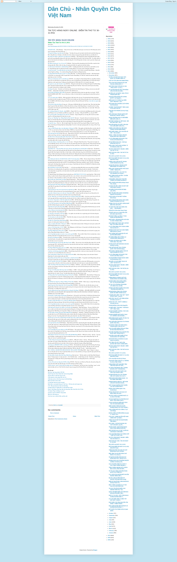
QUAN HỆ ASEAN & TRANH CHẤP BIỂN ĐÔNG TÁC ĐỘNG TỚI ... (118, 165)
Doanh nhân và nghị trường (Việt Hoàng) (57, 295)
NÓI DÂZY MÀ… (52, 49)
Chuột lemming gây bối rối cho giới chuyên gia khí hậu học (61, 189)
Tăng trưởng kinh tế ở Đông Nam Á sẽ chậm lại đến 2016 (60, 254)
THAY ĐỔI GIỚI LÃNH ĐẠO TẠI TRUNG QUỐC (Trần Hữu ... (119, 322)
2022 (109, 47)
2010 (109, 535)
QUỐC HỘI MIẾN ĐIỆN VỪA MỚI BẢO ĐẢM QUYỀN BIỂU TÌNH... (118, 492)
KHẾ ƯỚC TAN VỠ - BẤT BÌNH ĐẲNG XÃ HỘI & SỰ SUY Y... (118, 299)
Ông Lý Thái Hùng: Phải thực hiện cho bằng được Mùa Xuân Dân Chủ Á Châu (65, 389)
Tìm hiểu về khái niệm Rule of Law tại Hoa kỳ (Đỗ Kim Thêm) (62, 300)
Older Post (97, 416)
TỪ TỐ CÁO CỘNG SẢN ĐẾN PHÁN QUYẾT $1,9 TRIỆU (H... (118, 471)
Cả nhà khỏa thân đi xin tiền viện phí (56, 382)
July (110, 519)
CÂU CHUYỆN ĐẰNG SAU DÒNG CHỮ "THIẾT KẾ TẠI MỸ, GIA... (119, 434)
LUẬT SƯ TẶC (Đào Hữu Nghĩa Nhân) (118, 80)
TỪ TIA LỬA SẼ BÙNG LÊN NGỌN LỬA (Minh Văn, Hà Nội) (117, 285)
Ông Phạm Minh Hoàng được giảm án (56, 230)
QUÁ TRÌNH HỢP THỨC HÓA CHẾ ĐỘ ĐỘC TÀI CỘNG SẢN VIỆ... (119, 223)
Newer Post (51, 416)
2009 (109, 537)
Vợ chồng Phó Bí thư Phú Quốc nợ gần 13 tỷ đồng (59, 73)
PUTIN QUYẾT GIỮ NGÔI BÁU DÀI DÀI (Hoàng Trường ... (119, 244)
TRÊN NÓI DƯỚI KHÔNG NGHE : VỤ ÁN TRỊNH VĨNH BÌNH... (118, 378)
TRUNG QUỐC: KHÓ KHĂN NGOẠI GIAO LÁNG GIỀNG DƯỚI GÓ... (118, 427)
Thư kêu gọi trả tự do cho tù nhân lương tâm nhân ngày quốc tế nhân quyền (65, 317)
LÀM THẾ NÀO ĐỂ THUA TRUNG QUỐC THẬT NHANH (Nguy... (117, 248)
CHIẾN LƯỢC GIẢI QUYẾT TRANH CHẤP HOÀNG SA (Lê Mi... (118, 162)
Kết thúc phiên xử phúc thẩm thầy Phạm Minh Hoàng (60, 312)
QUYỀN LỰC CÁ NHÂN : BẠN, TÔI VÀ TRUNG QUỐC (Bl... (119, 94)
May (110, 524)
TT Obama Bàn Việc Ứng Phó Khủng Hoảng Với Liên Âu (61, 274)
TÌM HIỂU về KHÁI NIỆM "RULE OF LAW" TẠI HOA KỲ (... (118, 262)
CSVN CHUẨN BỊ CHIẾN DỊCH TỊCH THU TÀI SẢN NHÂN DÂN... (118, 403)
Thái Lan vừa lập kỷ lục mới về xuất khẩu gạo (58, 78)
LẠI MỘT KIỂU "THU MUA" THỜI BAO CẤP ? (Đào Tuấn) (118, 308)
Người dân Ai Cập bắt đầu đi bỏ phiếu (56, 206)
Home (74, 416)
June (110, 522)
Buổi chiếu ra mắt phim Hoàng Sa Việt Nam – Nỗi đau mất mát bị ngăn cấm (65, 384)
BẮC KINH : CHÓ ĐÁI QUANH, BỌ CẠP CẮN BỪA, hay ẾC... (118, 424)
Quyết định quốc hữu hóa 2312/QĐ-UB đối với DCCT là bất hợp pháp (63, 158)
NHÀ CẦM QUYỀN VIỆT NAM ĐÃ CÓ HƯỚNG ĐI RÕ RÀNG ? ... (118, 506)
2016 (109, 60)
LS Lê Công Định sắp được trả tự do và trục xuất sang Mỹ (61, 234)
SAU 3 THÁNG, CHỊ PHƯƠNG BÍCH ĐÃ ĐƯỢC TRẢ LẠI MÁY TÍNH (64, 350)
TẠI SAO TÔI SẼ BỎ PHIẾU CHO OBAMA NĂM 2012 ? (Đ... (117, 489)
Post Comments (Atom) (61, 419)
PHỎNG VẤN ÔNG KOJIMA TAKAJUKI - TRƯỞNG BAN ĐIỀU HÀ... (119, 288)
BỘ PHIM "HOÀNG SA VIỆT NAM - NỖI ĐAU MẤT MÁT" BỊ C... (119, 121)
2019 (109, 54)
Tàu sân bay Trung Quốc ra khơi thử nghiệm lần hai (59, 199)
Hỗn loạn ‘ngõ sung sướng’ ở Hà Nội (56, 372)
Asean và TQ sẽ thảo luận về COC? (56, 227)
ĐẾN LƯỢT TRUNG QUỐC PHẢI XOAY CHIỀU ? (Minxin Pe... (119, 169)
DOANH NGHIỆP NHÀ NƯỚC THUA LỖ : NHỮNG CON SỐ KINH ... (118, 315)
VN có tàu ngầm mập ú (53, 97)
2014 (109, 64)
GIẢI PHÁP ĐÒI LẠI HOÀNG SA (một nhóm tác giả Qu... (118, 339)
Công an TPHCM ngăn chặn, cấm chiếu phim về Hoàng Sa (61, 128)
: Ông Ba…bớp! (62, 111)
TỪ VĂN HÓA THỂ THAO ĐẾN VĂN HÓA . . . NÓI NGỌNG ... (118, 207)
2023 (109, 45)
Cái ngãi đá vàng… (52, 123)
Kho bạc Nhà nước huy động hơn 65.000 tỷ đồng (59, 361)
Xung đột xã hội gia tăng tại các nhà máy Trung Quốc (60, 193)
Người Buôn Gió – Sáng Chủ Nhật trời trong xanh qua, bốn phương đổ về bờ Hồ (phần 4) (68, 148)
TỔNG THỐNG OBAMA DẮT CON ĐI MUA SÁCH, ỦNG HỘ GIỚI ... (118, 468)
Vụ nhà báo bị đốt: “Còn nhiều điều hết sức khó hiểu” (60, 70)
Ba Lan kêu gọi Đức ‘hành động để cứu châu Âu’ (59, 114)
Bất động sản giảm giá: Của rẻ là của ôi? (57, 63)
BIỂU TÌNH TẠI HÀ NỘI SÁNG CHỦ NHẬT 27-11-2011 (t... (118, 454)
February (111, 530)
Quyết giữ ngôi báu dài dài (54, 133)
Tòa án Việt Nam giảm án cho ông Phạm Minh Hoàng (60, 203)
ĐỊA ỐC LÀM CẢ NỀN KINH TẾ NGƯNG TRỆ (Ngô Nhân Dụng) (117, 478)
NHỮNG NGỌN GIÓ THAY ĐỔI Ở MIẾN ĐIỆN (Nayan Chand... (119, 230)
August (111, 517)
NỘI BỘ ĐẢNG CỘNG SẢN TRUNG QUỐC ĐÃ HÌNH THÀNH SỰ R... (118, 292)
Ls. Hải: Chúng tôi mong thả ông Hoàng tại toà (58, 339)
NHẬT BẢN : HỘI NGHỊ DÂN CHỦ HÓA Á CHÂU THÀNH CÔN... (119, 220)
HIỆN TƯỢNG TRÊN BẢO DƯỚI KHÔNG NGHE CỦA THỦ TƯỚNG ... (119, 406)
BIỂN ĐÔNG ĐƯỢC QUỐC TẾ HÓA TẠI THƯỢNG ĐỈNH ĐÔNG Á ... (119, 318)
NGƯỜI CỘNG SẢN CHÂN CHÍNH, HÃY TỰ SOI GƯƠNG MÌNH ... (118, 281)
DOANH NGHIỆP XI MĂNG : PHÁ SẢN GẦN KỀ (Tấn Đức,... (118, 311)
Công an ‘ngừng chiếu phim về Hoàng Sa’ (57, 223)
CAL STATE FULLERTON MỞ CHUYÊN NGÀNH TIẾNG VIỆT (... (119, 475)
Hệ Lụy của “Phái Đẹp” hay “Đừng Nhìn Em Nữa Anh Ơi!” (61, 118)
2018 (109, 56)
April (110, 526)
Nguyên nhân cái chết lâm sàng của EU (56, 375)
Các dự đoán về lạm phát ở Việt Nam (56, 213)
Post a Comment (54, 413)
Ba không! (50, 89)
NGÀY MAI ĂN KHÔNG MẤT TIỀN (56, 92)
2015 (109, 62)
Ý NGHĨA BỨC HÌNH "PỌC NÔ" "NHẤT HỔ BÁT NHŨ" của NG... (119, 295)
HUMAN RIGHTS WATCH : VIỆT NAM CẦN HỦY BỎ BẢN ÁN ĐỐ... (118, 382)
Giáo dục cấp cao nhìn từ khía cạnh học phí (57, 396)
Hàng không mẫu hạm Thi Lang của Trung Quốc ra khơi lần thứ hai (63, 257)
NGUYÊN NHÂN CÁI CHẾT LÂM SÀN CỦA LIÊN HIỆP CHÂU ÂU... (118, 125)
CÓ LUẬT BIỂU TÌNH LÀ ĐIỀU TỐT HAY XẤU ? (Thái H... (118, 499)
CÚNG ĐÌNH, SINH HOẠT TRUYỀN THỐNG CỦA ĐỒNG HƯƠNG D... (118, 179)
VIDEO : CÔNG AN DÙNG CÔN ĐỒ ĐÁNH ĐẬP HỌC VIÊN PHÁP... (118, 135)
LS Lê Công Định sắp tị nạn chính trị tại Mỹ (57, 329)
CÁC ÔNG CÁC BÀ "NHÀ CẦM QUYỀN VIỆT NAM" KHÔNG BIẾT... (118, 343)
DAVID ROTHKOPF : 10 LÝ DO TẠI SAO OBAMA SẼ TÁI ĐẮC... (117, 172)
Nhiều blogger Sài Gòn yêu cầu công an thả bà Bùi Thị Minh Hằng (63, 334)
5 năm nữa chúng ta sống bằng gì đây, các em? (58, 141)
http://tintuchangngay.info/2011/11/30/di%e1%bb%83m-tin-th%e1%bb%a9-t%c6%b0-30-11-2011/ (70, 46)
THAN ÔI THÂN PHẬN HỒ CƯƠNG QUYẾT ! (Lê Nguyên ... (118, 97)
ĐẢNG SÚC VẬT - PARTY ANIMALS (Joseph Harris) (118, 302)
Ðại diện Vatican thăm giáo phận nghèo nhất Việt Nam (60, 136)
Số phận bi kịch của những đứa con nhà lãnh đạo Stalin (60, 387)
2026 (109, 38)
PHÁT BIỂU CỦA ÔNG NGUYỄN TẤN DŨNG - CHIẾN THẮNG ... (118, 503)
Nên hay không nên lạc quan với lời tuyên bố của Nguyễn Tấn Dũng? (63, 290)
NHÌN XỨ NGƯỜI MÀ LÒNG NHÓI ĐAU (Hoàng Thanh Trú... (119, 482)
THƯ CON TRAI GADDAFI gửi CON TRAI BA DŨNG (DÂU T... (118, 83)
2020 (109, 51)
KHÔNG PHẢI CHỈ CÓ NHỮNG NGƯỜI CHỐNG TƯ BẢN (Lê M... (119, 461)
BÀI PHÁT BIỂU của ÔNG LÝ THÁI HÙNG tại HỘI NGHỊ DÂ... (117, 216)
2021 (109, 49)
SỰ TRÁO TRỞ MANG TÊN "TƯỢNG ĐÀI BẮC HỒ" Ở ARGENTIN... (118, 368)
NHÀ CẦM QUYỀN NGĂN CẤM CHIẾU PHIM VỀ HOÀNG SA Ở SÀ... (119, 200)
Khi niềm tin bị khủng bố (53, 237)
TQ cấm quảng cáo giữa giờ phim (55, 216)
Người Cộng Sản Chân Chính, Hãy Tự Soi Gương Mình (60, 285)
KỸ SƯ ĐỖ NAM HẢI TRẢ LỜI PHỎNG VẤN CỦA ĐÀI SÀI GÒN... (118, 90)
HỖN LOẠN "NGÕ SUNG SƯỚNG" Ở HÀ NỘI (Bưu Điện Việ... (118, 146)
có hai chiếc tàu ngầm (93, 100)
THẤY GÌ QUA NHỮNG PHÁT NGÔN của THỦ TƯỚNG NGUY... (118, 386)
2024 (109, 43)
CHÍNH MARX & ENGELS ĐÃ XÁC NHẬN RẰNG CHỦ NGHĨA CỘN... (118, 278)
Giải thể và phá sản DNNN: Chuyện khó (57, 392)
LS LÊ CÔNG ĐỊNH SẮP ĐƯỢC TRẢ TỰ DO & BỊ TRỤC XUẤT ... (118, 255)
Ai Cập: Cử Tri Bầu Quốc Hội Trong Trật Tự (58, 269)
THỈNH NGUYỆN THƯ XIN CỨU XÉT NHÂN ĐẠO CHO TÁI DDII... (118, 450)
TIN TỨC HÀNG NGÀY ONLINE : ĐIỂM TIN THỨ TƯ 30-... (118, 149)
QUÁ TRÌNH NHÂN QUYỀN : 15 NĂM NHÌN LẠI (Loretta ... (118, 176)
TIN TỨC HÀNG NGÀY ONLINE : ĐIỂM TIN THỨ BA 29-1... (118, 265)
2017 (109, 58)
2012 (109, 69)
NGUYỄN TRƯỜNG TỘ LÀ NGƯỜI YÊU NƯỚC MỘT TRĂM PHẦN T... (119, 332)
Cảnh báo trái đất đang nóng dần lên (56, 251)
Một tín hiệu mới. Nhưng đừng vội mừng (57, 179)
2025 (109, 41)
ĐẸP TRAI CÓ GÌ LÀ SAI (80, 174)
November (112, 75)
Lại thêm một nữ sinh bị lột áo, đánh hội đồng (58, 66)
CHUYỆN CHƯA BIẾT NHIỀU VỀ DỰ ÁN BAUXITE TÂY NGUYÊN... (118, 336)
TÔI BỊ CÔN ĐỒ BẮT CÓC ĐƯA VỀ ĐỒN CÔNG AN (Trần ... (118, 392)
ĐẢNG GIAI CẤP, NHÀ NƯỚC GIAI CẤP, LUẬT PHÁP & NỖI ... (117, 371)
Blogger (95, 550)
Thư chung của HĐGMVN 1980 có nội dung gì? (58, 344)
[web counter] (111, 27)
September (112, 515)
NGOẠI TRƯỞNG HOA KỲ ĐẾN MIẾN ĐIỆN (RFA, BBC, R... (118, 118)
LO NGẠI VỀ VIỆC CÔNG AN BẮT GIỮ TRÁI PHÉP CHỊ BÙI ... (118, 186)
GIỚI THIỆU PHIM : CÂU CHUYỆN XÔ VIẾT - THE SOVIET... (118, 132)
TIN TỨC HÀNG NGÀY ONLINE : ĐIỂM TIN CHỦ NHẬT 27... (118, 438)
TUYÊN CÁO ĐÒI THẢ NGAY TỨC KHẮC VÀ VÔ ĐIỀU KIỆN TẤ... (117, 77)
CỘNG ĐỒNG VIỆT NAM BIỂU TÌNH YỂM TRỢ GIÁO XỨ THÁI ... (118, 365)
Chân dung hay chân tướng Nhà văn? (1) (57, 377)
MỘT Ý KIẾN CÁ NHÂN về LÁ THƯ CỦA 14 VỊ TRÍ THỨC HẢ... (118, 485)
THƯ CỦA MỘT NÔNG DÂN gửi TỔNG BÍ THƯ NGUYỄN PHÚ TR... (118, 329)
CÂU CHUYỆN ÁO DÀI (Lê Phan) (117, 358)
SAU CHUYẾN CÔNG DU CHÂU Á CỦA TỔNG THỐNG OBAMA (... (117, 464)
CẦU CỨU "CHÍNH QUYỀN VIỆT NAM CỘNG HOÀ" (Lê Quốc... (118, 417)
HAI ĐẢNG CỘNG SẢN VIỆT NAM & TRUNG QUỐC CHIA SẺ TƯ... (118, 325)
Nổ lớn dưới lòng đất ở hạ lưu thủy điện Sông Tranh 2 (60, 242)
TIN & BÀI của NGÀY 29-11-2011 (117, 156)
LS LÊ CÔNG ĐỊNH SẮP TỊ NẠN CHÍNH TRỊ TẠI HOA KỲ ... (119, 227)
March (111, 528)
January (111, 532)
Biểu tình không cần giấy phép (54, 167)
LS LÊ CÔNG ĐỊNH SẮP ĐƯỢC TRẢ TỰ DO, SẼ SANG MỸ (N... (118, 139)
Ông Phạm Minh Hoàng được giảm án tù (57, 247)
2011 (109, 71)
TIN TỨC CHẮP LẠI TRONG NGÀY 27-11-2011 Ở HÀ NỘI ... (118, 396)
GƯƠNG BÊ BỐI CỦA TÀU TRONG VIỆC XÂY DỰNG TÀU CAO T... (118, 375)
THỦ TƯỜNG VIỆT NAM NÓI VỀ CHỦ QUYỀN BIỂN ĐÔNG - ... (118, 234)
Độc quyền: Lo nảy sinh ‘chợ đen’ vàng (56, 83)
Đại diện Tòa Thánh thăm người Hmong (57, 220)
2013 (109, 66)
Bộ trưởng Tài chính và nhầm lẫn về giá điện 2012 (59, 56)
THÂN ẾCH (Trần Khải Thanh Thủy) (118, 210)
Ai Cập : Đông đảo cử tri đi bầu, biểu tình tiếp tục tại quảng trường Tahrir (64, 196)
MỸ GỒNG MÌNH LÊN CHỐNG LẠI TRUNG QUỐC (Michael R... (117, 237)
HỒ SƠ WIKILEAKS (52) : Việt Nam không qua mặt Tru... (118, 142)
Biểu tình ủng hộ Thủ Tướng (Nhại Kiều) (57, 184)
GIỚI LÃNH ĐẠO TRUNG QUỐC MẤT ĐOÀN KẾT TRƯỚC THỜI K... (118, 114)
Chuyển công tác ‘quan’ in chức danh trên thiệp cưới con (60, 365)
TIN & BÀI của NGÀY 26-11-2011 (117, 444)
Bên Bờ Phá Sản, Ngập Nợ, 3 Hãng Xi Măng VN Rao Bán (60, 281)
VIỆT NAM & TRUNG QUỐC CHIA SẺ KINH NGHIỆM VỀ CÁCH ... (118, 251)
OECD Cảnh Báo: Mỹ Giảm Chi (55, 261)
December (112, 73)
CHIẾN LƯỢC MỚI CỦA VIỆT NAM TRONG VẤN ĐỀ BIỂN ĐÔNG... (118, 128)
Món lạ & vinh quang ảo (53, 394)
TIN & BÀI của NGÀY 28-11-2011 (117, 272)
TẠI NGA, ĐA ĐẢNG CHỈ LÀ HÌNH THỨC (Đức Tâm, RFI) (117, 241)
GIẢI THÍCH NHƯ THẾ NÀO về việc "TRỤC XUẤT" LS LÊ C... (118, 87)
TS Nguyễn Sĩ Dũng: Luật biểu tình (56, 53)
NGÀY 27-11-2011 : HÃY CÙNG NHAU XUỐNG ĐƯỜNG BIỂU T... (119, 496)
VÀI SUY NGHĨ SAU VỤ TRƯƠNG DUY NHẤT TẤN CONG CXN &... (119, 399)
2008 (109, 539)
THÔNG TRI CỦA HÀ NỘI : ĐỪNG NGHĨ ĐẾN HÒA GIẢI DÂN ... (119, 204)
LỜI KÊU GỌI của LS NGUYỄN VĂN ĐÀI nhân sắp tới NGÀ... (118, 213)
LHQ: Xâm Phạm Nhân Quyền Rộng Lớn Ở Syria (59, 264)
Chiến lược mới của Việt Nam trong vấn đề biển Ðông (60, 379)
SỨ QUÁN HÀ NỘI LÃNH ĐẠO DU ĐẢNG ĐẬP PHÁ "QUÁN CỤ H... (118, 457)
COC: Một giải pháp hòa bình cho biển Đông (58, 385)
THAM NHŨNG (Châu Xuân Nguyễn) (118, 305)
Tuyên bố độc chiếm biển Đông (54, 104)
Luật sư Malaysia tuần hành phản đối (56, 210)
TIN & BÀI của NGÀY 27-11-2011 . (117, 353)
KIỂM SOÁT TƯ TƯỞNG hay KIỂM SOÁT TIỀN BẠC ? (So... (117, 100)
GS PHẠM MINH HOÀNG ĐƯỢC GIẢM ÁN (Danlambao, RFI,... (118, 258)
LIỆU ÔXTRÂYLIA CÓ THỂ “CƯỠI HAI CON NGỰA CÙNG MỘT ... (118, 431)
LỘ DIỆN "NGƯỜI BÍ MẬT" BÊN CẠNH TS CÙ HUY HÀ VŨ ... (119, 108)
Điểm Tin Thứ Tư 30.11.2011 (54, 380)
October (111, 513)
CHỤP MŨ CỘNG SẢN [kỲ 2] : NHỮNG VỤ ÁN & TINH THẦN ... (119, 361)
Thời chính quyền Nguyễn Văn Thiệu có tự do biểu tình (60, 307)
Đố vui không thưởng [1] (53, 111)
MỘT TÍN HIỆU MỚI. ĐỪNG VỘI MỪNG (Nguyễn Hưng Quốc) (118, 193)
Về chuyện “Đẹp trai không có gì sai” (56, 390)
